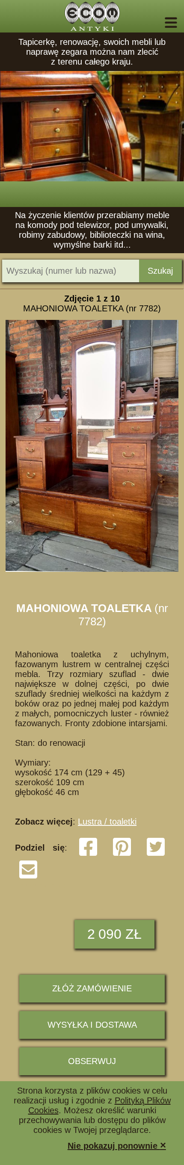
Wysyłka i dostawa (92, 1024)
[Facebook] (88, 854)
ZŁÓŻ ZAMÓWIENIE (92, 988)
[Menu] (159, 23)
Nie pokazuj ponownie (117, 1145)
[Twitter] (155, 854)
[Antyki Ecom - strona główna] (92, 16)
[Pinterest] (122, 854)
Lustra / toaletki (107, 821)
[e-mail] (28, 876)
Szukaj (160, 270)
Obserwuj (92, 1061)
